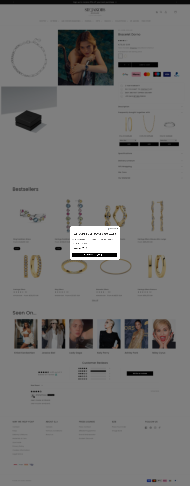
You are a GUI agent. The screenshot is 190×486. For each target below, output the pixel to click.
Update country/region (94, 255)
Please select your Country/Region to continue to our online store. (93, 241)
